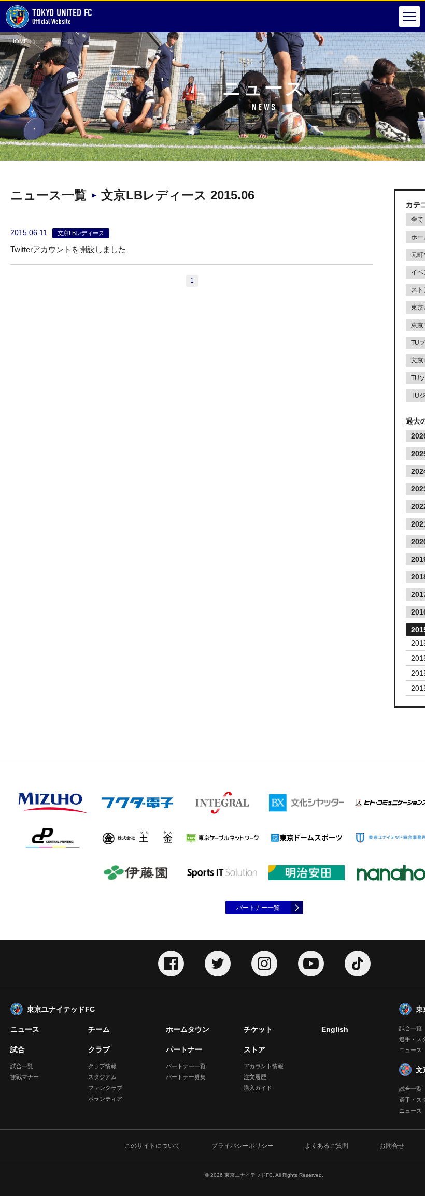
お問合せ (391, 1145)
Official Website (62, 16)
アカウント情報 (264, 1066)
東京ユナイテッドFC (61, 1009)
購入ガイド (258, 1088)
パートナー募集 (186, 1077)
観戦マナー (24, 1077)
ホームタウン (187, 1029)
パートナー (184, 1049)
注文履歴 (255, 1077)
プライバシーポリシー (242, 1145)
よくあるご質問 (326, 1145)
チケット (258, 1029)
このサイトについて (152, 1145)
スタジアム (102, 1077)
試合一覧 (21, 1066)
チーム (99, 1029)
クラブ (99, 1049)
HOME (18, 41)
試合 (17, 1049)
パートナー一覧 (258, 907)
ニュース (24, 1029)
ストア (254, 1049)
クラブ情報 (102, 1066)
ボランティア (105, 1099)
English (334, 1029)
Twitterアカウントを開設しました (68, 249)
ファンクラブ (105, 1088)
